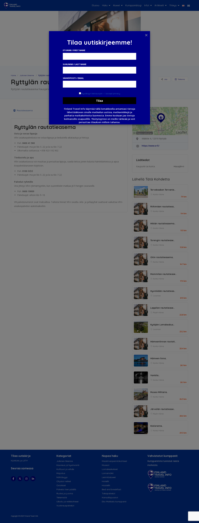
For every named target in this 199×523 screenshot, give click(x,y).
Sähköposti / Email (73, 78)
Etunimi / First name (74, 50)
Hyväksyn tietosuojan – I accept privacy (100, 93)
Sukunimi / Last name (74, 64)
